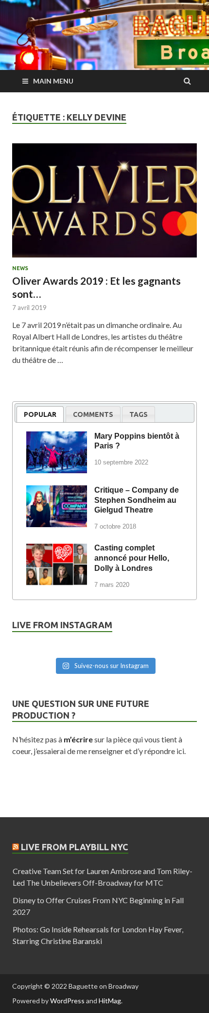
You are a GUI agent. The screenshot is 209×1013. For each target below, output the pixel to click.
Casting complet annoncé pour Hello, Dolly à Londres (131, 558)
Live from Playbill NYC (74, 847)
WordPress (67, 1000)
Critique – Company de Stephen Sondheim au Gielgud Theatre (136, 500)
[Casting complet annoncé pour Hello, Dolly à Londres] (56, 549)
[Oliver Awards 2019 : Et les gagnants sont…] (104, 204)
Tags (138, 414)
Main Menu (53, 81)
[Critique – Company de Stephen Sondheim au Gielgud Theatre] (56, 492)
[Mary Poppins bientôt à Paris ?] (56, 438)
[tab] (40, 414)
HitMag (110, 1000)
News (20, 268)
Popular (40, 414)
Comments (93, 414)
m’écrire (78, 739)
